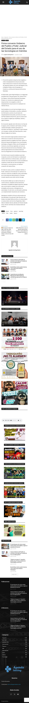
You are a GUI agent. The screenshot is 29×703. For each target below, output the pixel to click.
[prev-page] (2, 281)
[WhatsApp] (13, 220)
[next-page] (4, 281)
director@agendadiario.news (14, 684)
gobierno (16, 211)
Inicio (2, 37)
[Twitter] (10, 220)
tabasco (15, 213)
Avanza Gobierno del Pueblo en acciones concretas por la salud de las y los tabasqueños (18, 261)
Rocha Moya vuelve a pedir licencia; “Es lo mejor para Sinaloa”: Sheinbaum (18, 268)
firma (11, 211)
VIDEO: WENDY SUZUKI (10, 521)
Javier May (21, 211)
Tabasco (7, 40)
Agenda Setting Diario (9, 54)
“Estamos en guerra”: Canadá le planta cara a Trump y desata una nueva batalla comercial (18, 561)
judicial (3, 213)
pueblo (11, 213)
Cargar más (14, 574)
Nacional (6, 37)
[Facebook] (7, 220)
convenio (7, 211)
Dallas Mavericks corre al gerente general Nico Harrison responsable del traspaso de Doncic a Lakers (22, 230)
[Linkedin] (17, 220)
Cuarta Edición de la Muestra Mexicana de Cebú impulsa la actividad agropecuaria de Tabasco (18, 276)
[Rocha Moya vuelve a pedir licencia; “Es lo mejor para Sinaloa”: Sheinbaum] (5, 269)
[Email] (20, 220)
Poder (7, 213)
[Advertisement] (14, 19)
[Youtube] (18, 694)
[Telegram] (23, 220)
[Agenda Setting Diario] (2, 54)
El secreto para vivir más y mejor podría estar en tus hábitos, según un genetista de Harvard (18, 546)
